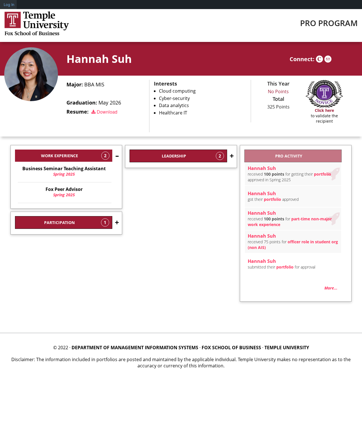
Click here (324, 110)
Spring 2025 (64, 171)
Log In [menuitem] (9, 4)
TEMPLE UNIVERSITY (286, 347)
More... (330, 288)
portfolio (322, 174)
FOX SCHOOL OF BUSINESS (231, 347)
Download (106, 111)
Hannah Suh (99, 58)
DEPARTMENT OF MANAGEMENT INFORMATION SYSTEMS (135, 347)
